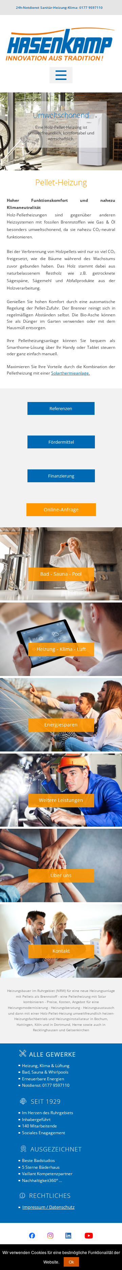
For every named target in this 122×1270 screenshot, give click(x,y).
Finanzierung (61, 476)
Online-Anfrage (61, 509)
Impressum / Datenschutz (48, 1207)
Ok (71, 1262)
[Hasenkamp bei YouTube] (88, 1235)
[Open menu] (61, 75)
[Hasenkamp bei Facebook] (32, 1235)
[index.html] (61, 46)
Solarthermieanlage (70, 373)
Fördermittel (61, 442)
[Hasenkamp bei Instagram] (50, 1235)
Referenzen (60, 408)
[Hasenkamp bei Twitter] (69, 1235)
